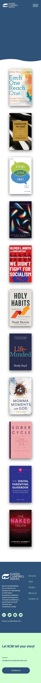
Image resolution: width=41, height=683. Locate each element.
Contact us (15, 670)
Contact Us (33, 598)
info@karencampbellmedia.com (14, 660)
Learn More (20, 87)
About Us (33, 593)
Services (32, 575)
